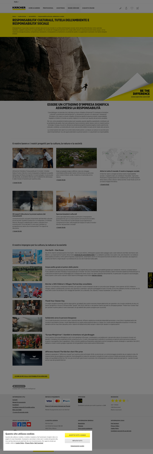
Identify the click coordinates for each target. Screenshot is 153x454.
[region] (47, 441)
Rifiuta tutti (77, 441)
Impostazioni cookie (77, 446)
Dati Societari (38, 443)
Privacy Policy (29, 443)
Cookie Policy (20, 443)
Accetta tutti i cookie (77, 435)
